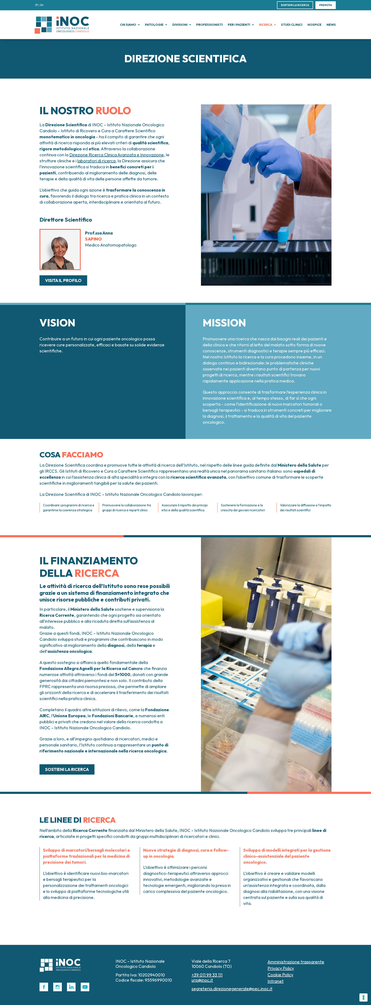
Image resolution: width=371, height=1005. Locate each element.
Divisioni (179, 25)
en (41, 5)
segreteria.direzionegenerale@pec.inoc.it (232, 988)
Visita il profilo (63, 280)
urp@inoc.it (202, 980)
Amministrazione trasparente (296, 961)
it (36, 5)
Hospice (314, 25)
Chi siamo (128, 25)
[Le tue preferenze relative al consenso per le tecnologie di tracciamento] (363, 997)
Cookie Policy (280, 974)
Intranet (276, 981)
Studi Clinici (291, 25)
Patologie (154, 25)
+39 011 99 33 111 (207, 975)
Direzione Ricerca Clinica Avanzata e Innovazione (116, 154)
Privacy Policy (281, 968)
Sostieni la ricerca (295, 5)
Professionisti (209, 25)
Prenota (325, 5)
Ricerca (265, 25)
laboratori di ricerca (96, 160)
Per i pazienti (239, 25)
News (331, 25)
